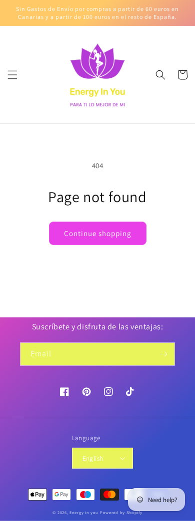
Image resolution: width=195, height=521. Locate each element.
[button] (13, 75)
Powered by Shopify (121, 512)
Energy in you (84, 512)
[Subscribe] (163, 354)
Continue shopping (98, 233)
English (93, 458)
